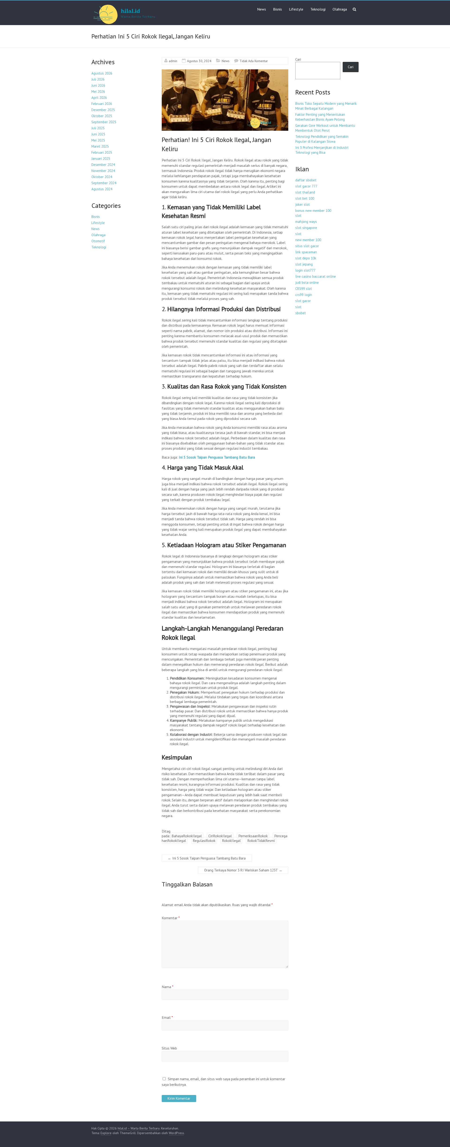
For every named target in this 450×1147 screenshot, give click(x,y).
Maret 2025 (100, 146)
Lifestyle (296, 9)
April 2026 (99, 97)
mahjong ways (306, 221)
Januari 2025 (100, 158)
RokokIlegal (231, 840)
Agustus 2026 (101, 73)
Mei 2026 (98, 91)
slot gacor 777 (306, 186)
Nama (167, 986)
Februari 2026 (101, 103)
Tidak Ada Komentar (254, 61)
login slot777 (305, 270)
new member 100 (308, 240)
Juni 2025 (98, 134)
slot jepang (304, 264)
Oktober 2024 (101, 177)
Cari (298, 59)
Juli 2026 (98, 79)
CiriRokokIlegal (220, 835)
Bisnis (277, 9)
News (261, 9)
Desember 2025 (103, 110)
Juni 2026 (98, 85)
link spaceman (306, 252)
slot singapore (306, 227)
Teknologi (318, 9)
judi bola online (307, 282)
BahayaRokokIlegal (187, 835)
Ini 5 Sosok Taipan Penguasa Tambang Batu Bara (217, 457)
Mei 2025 (98, 140)
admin (173, 61)
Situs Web (169, 1048)
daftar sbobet (305, 180)
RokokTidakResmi (261, 840)
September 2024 (103, 183)
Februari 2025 (101, 152)
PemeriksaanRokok (253, 835)
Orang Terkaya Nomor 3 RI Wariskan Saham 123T (243, 870)
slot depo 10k (305, 258)
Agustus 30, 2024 (199, 61)
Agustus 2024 (101, 189)
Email (167, 1017)
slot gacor (303, 301)
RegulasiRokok (204, 840)
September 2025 (103, 122)
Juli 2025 (98, 128)
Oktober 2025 (101, 116)
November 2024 (103, 170)
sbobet (300, 313)
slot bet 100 (304, 198)
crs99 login (303, 294)
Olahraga (340, 9)
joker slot (302, 204)
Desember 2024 (103, 164)
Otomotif (98, 241)
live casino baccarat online (315, 276)
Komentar (171, 917)
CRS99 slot (303, 288)
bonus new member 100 (313, 210)
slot (298, 215)
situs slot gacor (307, 246)
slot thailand (305, 192)
